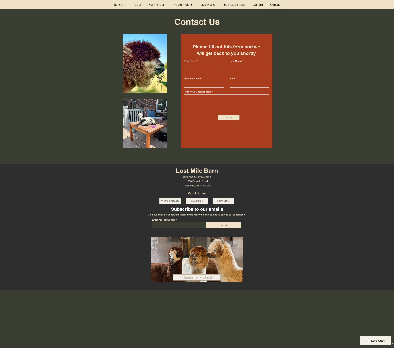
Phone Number (192, 78)
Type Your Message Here (197, 92)
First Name (190, 61)
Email (233, 78)
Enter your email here (163, 220)
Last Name (236, 61)
